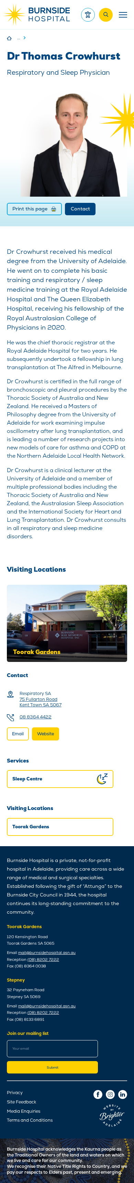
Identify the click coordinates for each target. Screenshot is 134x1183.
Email (18, 734)
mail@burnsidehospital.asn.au (47, 952)
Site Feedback (21, 1102)
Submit (52, 1067)
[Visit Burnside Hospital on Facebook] (97, 1094)
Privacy (15, 1093)
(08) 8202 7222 (43, 959)
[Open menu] (122, 14)
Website (45, 734)
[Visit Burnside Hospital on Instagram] (110, 1094)
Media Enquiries (23, 1111)
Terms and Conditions (30, 1120)
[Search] (106, 15)
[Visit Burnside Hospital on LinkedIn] (122, 1094)
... (18, 38)
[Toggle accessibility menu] (88, 15)
